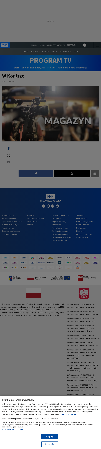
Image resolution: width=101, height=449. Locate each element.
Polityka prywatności (69, 414)
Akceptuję (50, 436)
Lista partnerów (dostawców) (14, 430)
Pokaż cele (49, 444)
